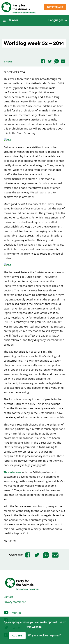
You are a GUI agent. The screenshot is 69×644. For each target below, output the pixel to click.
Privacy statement (15, 602)
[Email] (63, 61)
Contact (8, 596)
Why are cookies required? (44, 635)
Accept (17, 635)
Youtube (16, 613)
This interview (12, 472)
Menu (13, 20)
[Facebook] (42, 61)
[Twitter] (49, 61)
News (9, 61)
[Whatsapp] (56, 61)
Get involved (55, 7)
